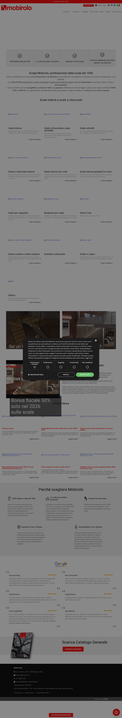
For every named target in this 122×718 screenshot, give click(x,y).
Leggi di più (89, 358)
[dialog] (61, 359)
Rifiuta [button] (66, 374)
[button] (35, 375)
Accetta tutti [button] (85, 374)
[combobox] (96, 340)
